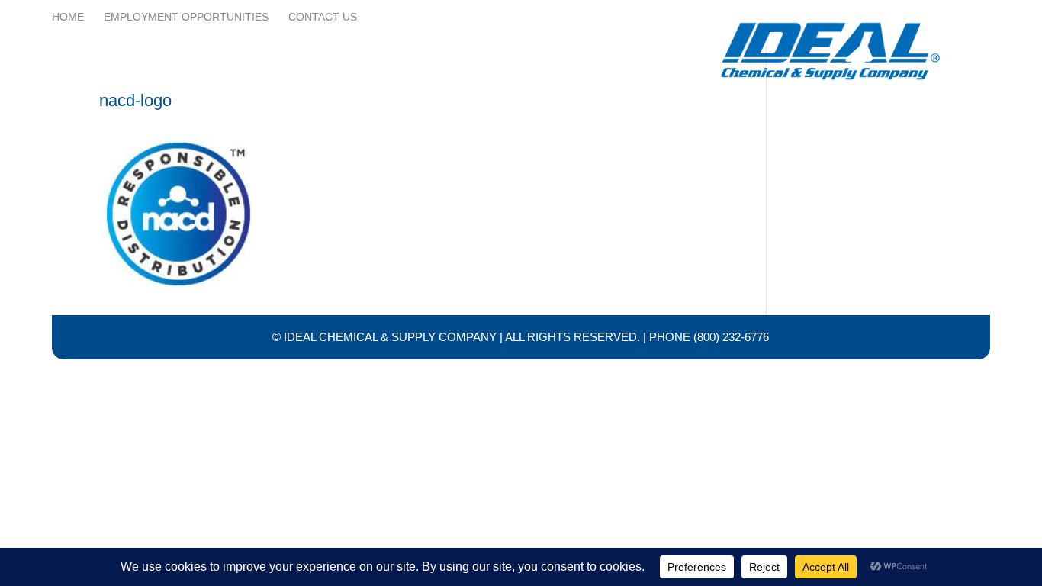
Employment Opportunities (186, 17)
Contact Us (322, 17)
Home (68, 17)
